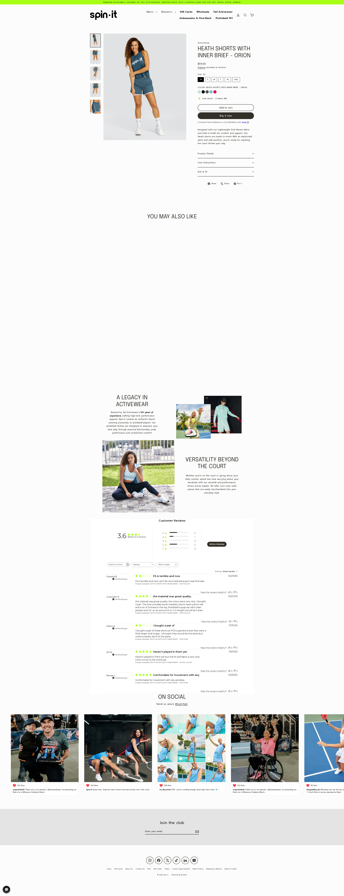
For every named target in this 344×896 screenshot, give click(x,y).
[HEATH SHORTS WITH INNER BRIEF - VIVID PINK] (215, 92)
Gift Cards (186, 12)
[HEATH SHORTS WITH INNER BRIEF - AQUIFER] (199, 92)
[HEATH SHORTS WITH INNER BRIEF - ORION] (207, 92)
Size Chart (157, 869)
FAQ (149, 869)
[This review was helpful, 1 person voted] (230, 621)
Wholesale (202, 12)
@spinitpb (181, 704)
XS (201, 79)
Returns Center (231, 869)
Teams (167, 869)
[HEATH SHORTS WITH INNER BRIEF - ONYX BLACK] (203, 92)
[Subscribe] (197, 832)
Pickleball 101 (224, 18)
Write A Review (216, 544)
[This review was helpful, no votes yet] (229, 592)
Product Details (206, 153)
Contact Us (140, 869)
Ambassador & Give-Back (195, 18)
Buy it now (226, 115)
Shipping (201, 67)
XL (228, 79)
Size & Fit (202, 171)
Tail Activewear (223, 12)
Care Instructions (206, 162)
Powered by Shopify (179, 875)
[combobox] (143, 564)
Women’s (167, 12)
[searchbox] (116, 564)
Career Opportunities (181, 869)
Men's (150, 12)
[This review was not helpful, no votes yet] (234, 592)
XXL (236, 79)
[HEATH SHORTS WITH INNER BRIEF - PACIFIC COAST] (211, 92)
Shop (109, 869)
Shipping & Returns (214, 869)
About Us (129, 869)
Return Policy (198, 869)
